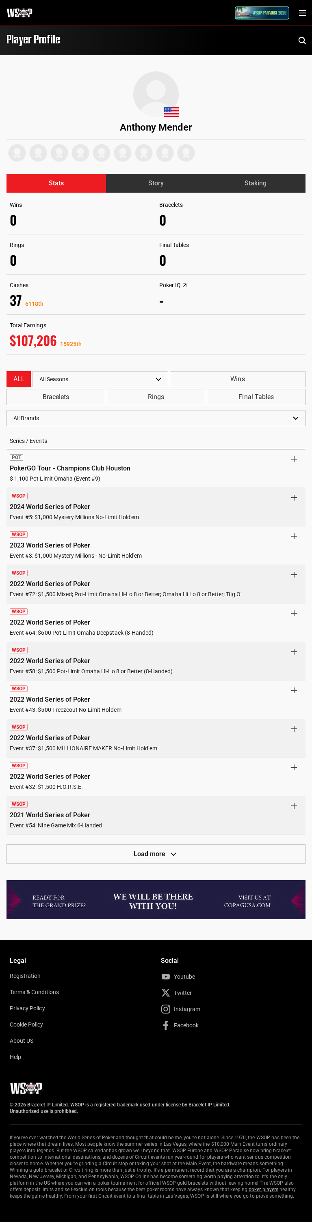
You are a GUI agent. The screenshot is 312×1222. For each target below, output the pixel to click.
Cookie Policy (26, 1024)
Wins (237, 379)
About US (21, 1040)
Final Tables (255, 397)
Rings (156, 397)
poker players (263, 1189)
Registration (25, 976)
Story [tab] (156, 183)
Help (15, 1057)
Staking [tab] (255, 183)
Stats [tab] (56, 183)
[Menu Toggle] (302, 13)
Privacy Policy (27, 1008)
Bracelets (56, 397)
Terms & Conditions (34, 992)
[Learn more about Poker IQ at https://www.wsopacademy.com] (185, 285)
